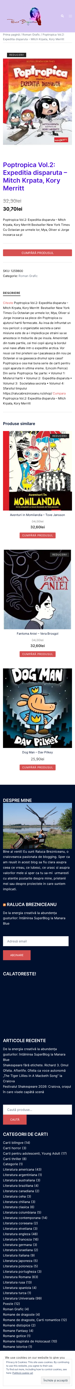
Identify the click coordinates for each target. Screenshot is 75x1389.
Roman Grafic (31, 34)
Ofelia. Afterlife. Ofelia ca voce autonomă (34, 1070)
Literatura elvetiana (17, 1229)
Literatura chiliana (16, 1202)
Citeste (8, 303)
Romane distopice (16, 1325)
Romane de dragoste (19, 1314)
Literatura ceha (14, 1196)
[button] (62, 16)
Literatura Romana (17, 1277)
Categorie (10, 1164)
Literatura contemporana (22, 1218)
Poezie (8, 1304)
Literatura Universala (18, 1298)
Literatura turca (14, 1293)
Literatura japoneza (17, 1261)
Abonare (16, 955)
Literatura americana (18, 1169)
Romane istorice (15, 1347)
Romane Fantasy (15, 1331)
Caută (14, 1119)
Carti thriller (12, 1159)
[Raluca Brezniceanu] (29, 16)
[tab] (11, 292)
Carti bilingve (13, 1143)
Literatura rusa (14, 1282)
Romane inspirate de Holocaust (26, 1341)
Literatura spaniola (17, 1288)
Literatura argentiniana (20, 1175)
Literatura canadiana (18, 1191)
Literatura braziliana (18, 1186)
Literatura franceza (17, 1239)
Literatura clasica (16, 1207)
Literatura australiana (19, 1180)
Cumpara (59, 393)
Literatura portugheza (19, 1271)
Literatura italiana (16, 1255)
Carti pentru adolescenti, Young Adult (31, 1153)
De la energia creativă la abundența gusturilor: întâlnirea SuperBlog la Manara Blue (34, 918)
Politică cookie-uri (22, 1372)
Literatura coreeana (18, 1223)
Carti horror (12, 1148)
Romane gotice (14, 1336)
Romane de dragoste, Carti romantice (31, 1320)
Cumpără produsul (38, 253)
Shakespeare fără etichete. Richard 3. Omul (35, 1065)
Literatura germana (17, 1245)
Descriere (11, 293)
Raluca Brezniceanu (32, 904)
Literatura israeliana (18, 1250)
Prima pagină (11, 34)
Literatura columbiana (19, 1212)
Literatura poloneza (18, 1266)
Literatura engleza (16, 1234)
